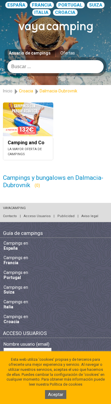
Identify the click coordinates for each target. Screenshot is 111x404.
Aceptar (55, 394)
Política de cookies (66, 384)
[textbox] (55, 66)
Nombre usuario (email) (26, 344)
